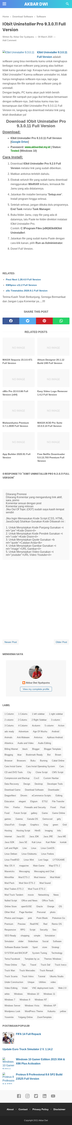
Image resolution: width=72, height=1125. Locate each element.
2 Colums (22, 720)
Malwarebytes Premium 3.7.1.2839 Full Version (16, 424)
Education (9, 801)
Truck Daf (45, 965)
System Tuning (39, 953)
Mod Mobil (55, 877)
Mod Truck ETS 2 (36, 889)
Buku (32, 760)
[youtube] (53, 1097)
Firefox (16, 807)
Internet (8, 836)
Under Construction (14, 982)
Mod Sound (45, 883)
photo (52, 912)
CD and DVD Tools (14, 772)
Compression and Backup (17, 778)
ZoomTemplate (44, 1017)
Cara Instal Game (13, 766)
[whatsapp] (61, 321)
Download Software (34, 790)
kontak (63, 842)
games (8, 819)
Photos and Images (14, 918)
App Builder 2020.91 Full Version (16, 456)
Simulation (50, 935)
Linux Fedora (47, 854)
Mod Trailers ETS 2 (14, 889)
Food (7, 813)
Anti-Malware (23, 737)
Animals (8, 737)
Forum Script (20, 813)
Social (45, 941)
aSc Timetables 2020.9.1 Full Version (27, 290)
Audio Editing (44, 743)
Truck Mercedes (27, 970)
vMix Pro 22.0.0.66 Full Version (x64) (15, 393)
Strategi (55, 947)
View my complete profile (36, 689)
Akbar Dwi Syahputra (23, 37)
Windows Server (12, 1005)
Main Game (38, 865)
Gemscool (47, 819)
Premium (9, 924)
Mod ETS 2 (23, 877)
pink (30, 918)
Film (7, 807)
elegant (22, 801)
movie (31, 895)
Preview (21, 924)
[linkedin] (44, 1097)
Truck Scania (11, 976)
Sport (35, 947)
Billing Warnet (11, 749)
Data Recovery (12, 784)
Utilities (42, 982)
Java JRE (48, 836)
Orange (50, 906)
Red (45, 924)
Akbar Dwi (36, 4)
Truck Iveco (60, 965)
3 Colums (9, 725)
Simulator (9, 941)
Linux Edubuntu (29, 854)
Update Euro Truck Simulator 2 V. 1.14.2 (28, 1049)
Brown (58, 754)
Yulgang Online (25, 1017)
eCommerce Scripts (41, 795)
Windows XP (50, 1005)
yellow (63, 1011)
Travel (33, 965)
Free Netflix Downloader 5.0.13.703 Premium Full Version (51, 457)
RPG (22, 929)
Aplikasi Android (55, 737)
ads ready (9, 731)
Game (45, 813)
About (10, 1109)
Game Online (58, 813)
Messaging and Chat (44, 871)
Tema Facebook (12, 959)
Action (61, 725)
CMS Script (57, 772)
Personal (41, 912)
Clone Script (42, 772)
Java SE (23, 842)
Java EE (20, 836)
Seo (54, 929)
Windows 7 (10, 999)
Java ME (61, 836)
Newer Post (11, 642)
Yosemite (9, 1017)
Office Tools (48, 900)
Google (22, 824)
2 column (9, 720)
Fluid (62, 807)
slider (20, 941)
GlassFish (9, 824)
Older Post (61, 642)
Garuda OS (32, 819)
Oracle (39, 906)
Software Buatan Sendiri (16, 947)
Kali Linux (36, 842)
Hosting (8, 830)
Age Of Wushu (40, 731)
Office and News (29, 900)
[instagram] (27, 1097)
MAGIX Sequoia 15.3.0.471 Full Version (17, 361)
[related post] (19, 347)
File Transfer (58, 801)
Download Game (12, 790)
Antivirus (38, 737)
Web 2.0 (62, 988)
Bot (49, 754)
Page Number (25, 912)
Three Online (11, 965)
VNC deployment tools (43, 988)
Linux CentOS (47, 848)
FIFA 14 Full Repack (28, 1034)
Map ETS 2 (54, 865)
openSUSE (26, 906)
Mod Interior (40, 877)
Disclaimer (59, 1109)
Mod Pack (9, 883)
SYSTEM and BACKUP (16, 953)
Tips (23, 965)
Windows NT (41, 999)
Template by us (32, 959)
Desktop (39, 784)
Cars (61, 766)
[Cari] (67, 5)
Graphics (34, 824)
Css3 (36, 778)
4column (36, 725)
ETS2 (45, 801)
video (53, 982)
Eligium (34, 801)
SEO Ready (10, 935)
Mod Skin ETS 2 (27, 883)
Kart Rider (51, 842)
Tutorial (41, 976)
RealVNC (34, 924)
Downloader (53, 790)
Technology (56, 953)
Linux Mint (29, 859)
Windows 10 (33, 994)
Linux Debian (11, 854)
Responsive (10, 929)
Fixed (53, 807)
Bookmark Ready (34, 754)
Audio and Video (25, 743)
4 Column (22, 725)
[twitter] (27, 321)
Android (55, 731)
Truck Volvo (27, 976)
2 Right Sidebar (39, 720)
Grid (65, 824)
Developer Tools (55, 784)
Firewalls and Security (35, 807)
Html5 (37, 830)
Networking (43, 895)
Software (57, 941)
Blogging (9, 754)
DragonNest (10, 795)
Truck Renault (46, 970)
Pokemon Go (58, 918)
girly (59, 819)
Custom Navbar (51, 778)
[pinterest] (44, 321)
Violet (24, 988)
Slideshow (33, 941)
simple (37, 935)
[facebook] (11, 321)
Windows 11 (49, 994)
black (25, 749)
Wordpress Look (12, 1011)
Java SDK (9, 842)
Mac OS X (10, 865)
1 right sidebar (56, 714)
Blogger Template (52, 749)
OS (60, 906)
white (7, 994)
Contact (23, 1109)
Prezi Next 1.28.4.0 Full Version (23, 279)
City (29, 772)
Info (59, 830)
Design (26, 784)
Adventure (23, 731)
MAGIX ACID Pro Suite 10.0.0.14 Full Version (49, 424)
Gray (46, 824)
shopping (25, 935)
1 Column (9, 714)
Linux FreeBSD (12, 859)
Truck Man (10, 970)
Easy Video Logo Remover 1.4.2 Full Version (52, 393)
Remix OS (57, 924)
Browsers (21, 760)
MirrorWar (9, 877)
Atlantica (9, 743)
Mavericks (10, 871)
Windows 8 (25, 999)
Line (25, 848)
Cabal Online (58, 760)
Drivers (23, 795)
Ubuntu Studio (56, 976)
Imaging (49, 830)
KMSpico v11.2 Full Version (21, 285)
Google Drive (19, 141)
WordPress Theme (34, 1011)
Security (44, 929)
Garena (19, 819)
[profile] (36, 678)
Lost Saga (43, 859)
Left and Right (11, 848)
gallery (34, 813)
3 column (55, 720)
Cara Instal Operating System (40, 766)
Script (32, 929)
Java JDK (34, 836)
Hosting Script (23, 830)
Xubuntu (51, 1011)
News (56, 895)
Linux (33, 848)
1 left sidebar (38, 714)
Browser (8, 760)
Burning (43, 760)
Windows (18, 994)
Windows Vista (32, 1005)
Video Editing (11, 988)
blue (19, 754)
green (55, 824)
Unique (31, 982)
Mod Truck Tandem (14, 895)
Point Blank (42, 918)
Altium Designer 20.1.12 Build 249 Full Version (50, 361)
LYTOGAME (59, 859)
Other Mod (10, 912)
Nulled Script (11, 900)
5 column (49, 725)
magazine (24, 865)
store (44, 947)
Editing (59, 795)
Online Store (11, 906)
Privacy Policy (40, 1109)
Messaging (24, 871)
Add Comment (9, 40)
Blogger (36, 749)
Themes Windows (52, 959)
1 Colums (22, 714)
